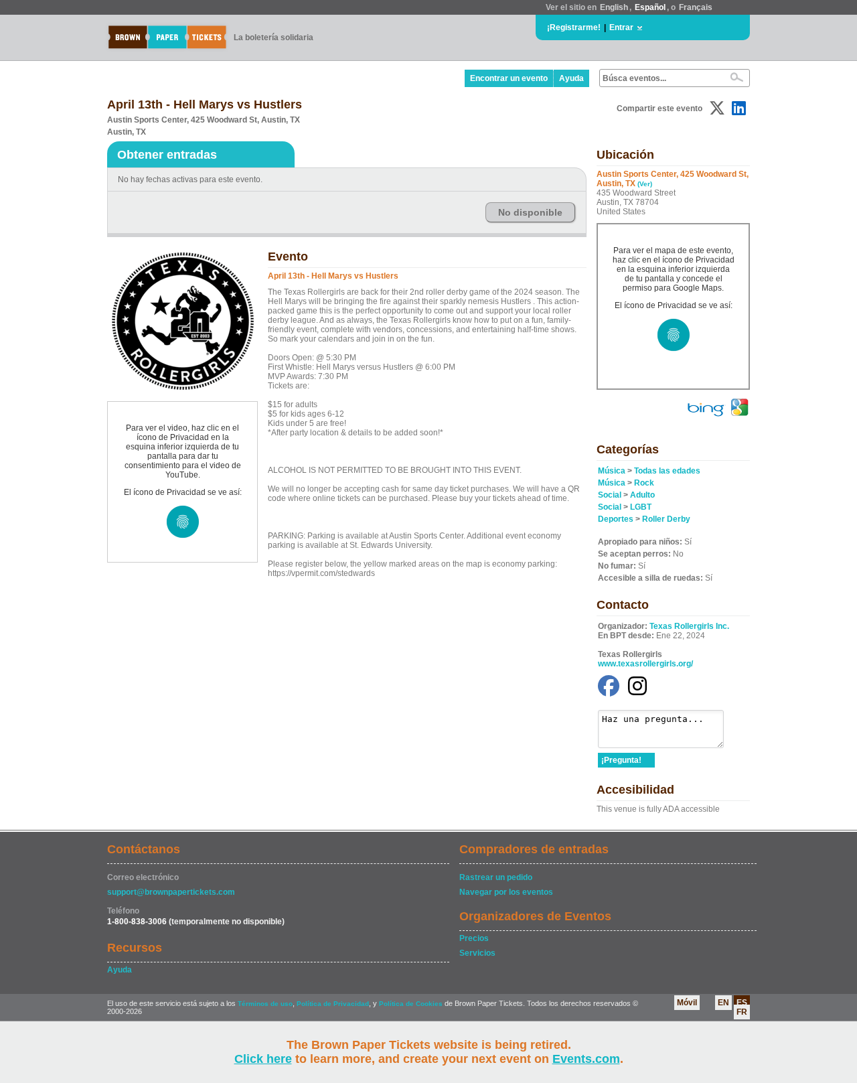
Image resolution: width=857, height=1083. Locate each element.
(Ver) (644, 184)
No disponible (530, 212)
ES (741, 1002)
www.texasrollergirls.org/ (645, 663)
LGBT (640, 507)
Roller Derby (666, 519)
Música (611, 471)
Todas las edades (667, 471)
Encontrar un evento (509, 78)
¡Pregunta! (621, 760)
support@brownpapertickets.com (171, 892)
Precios (474, 938)
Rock (644, 483)
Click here (263, 1059)
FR (741, 1012)
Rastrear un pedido (495, 877)
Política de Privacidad (333, 1003)
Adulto (642, 495)
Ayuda (571, 78)
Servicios (477, 953)
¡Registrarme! (574, 27)
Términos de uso (265, 1003)
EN (723, 1002)
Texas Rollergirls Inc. (689, 626)
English (614, 7)
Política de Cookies (411, 1003)
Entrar (621, 27)
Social (609, 495)
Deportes (615, 519)
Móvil (687, 1002)
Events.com (586, 1059)
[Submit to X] (717, 108)
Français (695, 7)
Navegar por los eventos (506, 892)
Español (650, 7)
